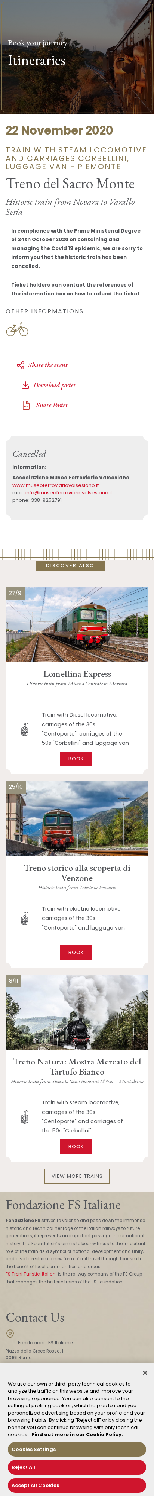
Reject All (23, 1467)
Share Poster (51, 405)
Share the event (48, 365)
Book (76, 758)
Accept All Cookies (35, 1485)
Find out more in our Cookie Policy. (77, 1434)
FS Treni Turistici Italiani (31, 1274)
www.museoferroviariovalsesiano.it (55, 485)
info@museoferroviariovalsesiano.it (68, 492)
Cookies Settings (34, 1449)
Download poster (54, 385)
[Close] (145, 1373)
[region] (77, 1429)
